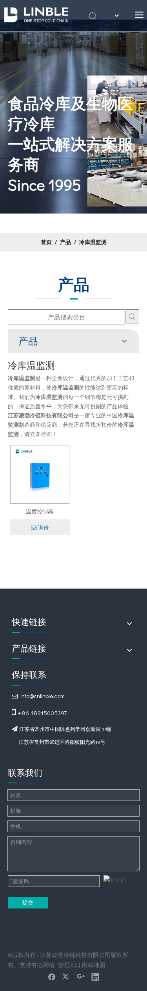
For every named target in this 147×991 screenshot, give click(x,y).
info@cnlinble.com (42, 696)
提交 (27, 902)
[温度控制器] (40, 473)
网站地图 (93, 965)
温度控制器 (39, 511)
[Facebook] (51, 976)
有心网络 (43, 965)
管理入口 (69, 965)
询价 (43, 527)
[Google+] (80, 976)
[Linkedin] (95, 976)
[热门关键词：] (132, 316)
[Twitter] (66, 976)
